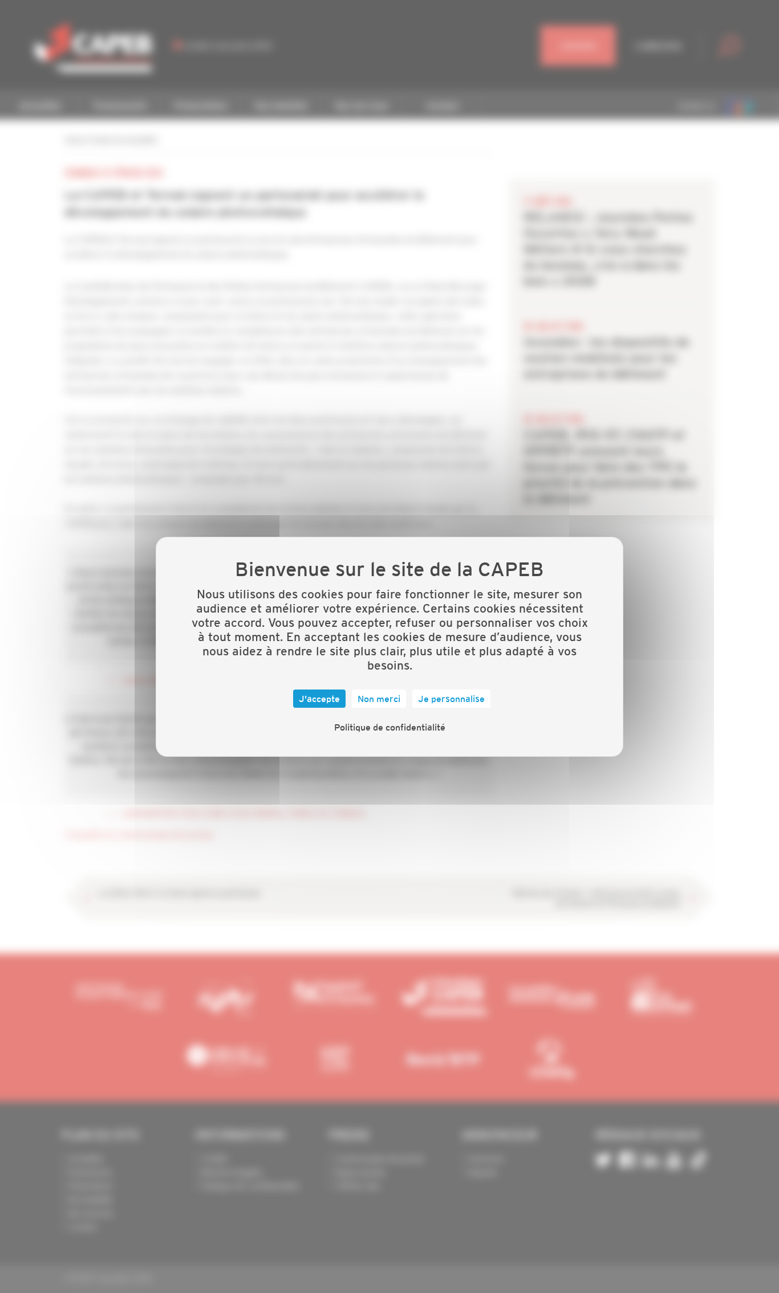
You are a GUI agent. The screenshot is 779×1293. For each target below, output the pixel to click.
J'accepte (319, 699)
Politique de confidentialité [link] (389, 727)
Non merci (379, 699)
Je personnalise (451, 699)
